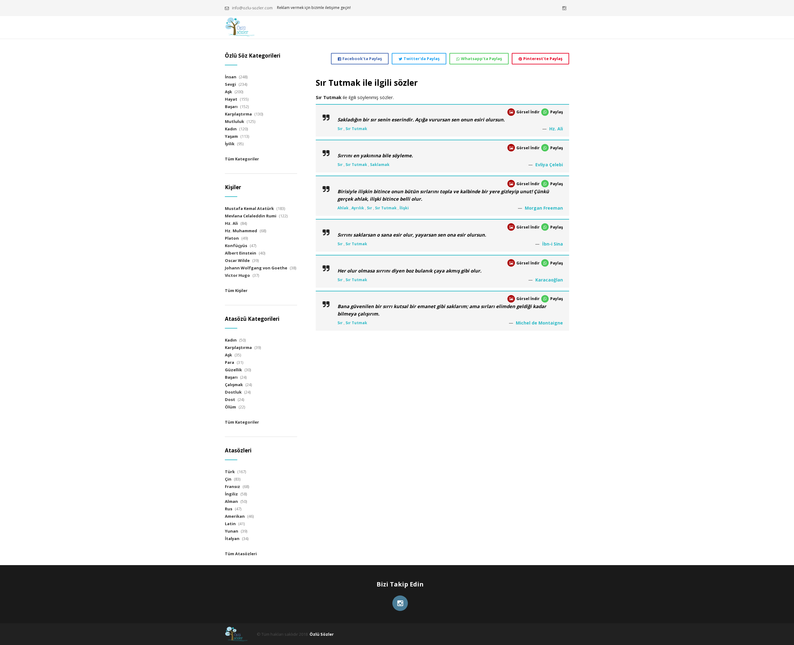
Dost (230, 399)
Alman (231, 501)
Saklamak (380, 164)
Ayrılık (357, 208)
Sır (340, 128)
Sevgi (230, 84)
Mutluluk (234, 121)
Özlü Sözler (322, 634)
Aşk (228, 91)
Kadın (231, 129)
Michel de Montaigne (539, 323)
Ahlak (343, 208)
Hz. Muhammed (241, 230)
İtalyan (232, 538)
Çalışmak (234, 384)
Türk (230, 471)
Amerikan (235, 516)
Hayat (231, 99)
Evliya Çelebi (549, 165)
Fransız (232, 486)
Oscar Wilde (237, 260)
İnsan (230, 77)
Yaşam (231, 136)
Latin (230, 523)
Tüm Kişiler (236, 290)
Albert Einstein (240, 253)
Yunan (231, 531)
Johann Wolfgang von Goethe (256, 268)
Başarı (231, 106)
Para (229, 362)
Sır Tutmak (356, 128)
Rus (228, 509)
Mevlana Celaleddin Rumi (250, 216)
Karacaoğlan (549, 280)
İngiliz (231, 494)
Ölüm (230, 407)
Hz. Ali (556, 129)
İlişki (404, 208)
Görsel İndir (528, 112)
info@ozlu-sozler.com (252, 8)
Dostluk (233, 392)
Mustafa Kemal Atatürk (249, 208)
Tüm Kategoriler (242, 159)
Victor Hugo (237, 275)
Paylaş (556, 112)
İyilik (229, 143)
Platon (232, 238)
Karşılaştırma (238, 114)
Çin (228, 479)
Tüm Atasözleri (241, 553)
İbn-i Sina (552, 244)
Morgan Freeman (544, 208)
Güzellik (233, 370)
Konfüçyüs (236, 245)
